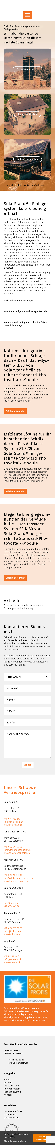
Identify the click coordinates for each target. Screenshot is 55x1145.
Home (7, 1079)
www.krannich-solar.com (16, 881)
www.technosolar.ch (14, 934)
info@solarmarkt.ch (14, 903)
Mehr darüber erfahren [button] (15, 1141)
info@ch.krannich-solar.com (18, 878)
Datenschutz (10, 1114)
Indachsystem (11, 1085)
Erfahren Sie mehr (15, 411)
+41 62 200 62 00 (11, 906)
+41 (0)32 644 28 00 (13, 847)
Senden (27, 764)
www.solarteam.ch (13, 824)
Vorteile (8, 1082)
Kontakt (8, 1094)
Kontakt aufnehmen (33, 185)
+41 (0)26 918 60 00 (13, 928)
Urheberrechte (11, 1117)
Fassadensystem (12, 1091)
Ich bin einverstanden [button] (42, 1138)
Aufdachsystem (12, 1088)
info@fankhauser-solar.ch (17, 850)
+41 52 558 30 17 (11, 956)
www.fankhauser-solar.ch (17, 853)
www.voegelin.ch (12, 962)
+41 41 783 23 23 (15, 1059)
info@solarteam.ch (13, 821)
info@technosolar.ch (14, 931)
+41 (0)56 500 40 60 (13, 875)
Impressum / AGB (13, 1111)
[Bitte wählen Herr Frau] (27, 677)
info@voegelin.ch (13, 959)
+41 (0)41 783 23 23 (12, 818)
